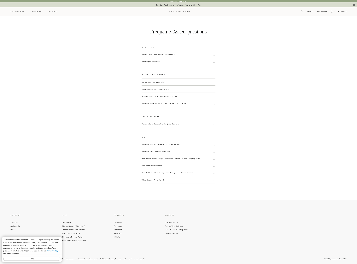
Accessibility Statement (88, 259)
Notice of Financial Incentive (134, 259)
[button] (332, 11)
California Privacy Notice (110, 259)
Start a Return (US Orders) (73, 226)
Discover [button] (52, 12)
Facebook (118, 226)
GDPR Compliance (68, 259)
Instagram (118, 222)
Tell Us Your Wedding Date (176, 229)
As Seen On (15, 226)
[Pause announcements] (354, 4)
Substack (118, 233)
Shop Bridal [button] (36, 12)
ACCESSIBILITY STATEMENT (178, 1)
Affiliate (117, 237)
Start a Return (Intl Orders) (73, 229)
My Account (322, 11)
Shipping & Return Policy (72, 237)
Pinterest (118, 229)
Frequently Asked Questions (74, 240)
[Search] (302, 11)
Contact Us (67, 222)
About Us (14, 222)
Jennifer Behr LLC (339, 259)
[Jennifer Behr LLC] (178, 11)
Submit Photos (171, 233)
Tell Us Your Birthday (174, 226)
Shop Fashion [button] (17, 12)
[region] (178, 4)
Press (13, 229)
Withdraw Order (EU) (71, 233)
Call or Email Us (171, 222)
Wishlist (310, 11)
